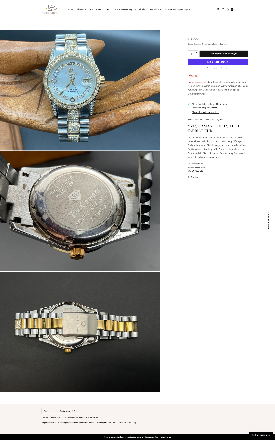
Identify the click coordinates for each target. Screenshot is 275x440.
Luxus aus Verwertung (123, 9)
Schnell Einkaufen (268, 220)
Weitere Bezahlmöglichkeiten (217, 68)
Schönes (80, 9)
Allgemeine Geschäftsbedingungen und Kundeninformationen (68, 422)
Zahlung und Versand (106, 422)
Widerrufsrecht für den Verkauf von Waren (80, 417)
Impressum (55, 417)
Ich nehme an (166, 437)
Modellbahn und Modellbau (147, 9)
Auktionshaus (95, 9)
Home (70, 9)
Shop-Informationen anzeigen (205, 112)
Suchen (45, 417)
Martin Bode (200, 167)
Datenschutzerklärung (127, 422)
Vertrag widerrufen (261, 435)
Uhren (107, 9)
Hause (190, 119)
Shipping (205, 44)
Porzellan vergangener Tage (176, 9)
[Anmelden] (218, 9)
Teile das (194, 177)
